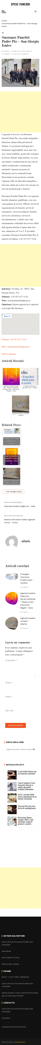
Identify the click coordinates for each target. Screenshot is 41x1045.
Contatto (6, 1018)
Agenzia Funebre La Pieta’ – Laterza (27, 621)
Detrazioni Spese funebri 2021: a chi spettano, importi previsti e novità (25, 820)
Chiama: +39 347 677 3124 (14, 339)
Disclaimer (6, 951)
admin (7, 54)
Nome (9, 682)
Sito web (9, 710)
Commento (11, 660)
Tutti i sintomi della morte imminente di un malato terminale (27, 796)
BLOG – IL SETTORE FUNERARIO (15, 977)
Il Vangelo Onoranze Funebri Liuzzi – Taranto (26, 578)
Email (9, 696)
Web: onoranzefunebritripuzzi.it (16, 346)
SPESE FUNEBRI (20, 4)
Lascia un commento (20, 54)
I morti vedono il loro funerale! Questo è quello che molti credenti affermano (26, 786)
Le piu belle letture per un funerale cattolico (27, 772)
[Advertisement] (20, 111)
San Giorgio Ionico (14, 491)
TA (3, 33)
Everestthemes (20, 1042)
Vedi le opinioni (9, 353)
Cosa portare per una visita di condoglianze (27, 807)
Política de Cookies (10, 964)
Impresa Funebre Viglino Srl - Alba (19, 506)
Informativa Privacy (11, 957)
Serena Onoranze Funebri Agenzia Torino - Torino (19, 521)
